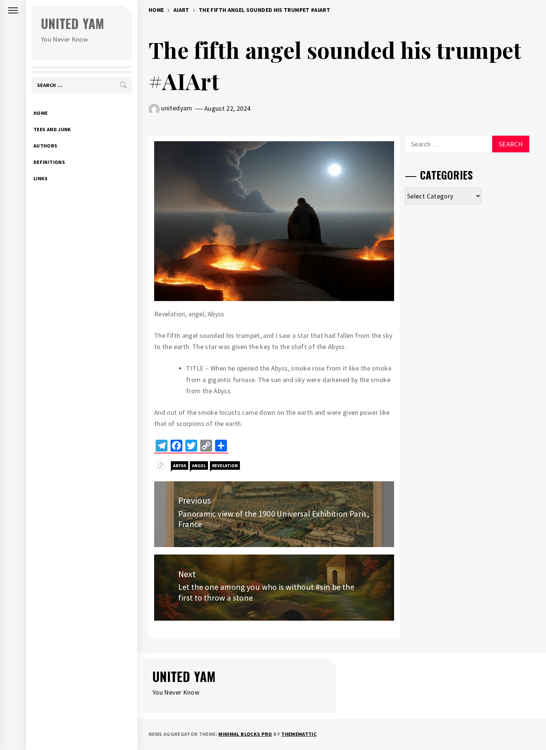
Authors (45, 145)
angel (199, 465)
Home (40, 113)
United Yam (72, 23)
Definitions (49, 162)
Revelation (225, 465)
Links (40, 178)
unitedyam (176, 108)
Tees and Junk (52, 129)
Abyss (179, 465)
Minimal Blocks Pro (245, 734)
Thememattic (298, 734)
